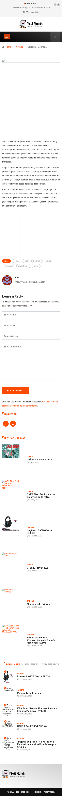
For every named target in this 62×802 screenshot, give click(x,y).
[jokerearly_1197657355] (31, 99)
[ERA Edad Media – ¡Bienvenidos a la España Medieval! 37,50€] (13, 641)
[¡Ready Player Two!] (13, 568)
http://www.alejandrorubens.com (30, 282)
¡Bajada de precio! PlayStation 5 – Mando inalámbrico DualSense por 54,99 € (36, 744)
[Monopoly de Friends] (13, 604)
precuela (9, 266)
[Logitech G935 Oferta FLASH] (13, 532)
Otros (30, 456)
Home (8, 47)
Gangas (30, 527)
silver (36, 266)
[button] (55, 4)
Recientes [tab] (32, 664)
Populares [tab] (13, 664)
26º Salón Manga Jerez (40, 459)
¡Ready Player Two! (38, 567)
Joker (48, 261)
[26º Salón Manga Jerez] (13, 460)
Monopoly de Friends (38, 603)
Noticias (19, 47)
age (26, 261)
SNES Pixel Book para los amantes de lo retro (31, 7)
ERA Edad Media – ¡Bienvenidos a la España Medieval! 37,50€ (41, 640)
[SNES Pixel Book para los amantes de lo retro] (13, 496)
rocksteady (23, 266)
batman (37, 261)
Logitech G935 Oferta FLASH (39, 531)
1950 (17, 261)
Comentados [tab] (50, 664)
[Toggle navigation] (6, 36)
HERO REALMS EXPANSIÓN (32, 726)
